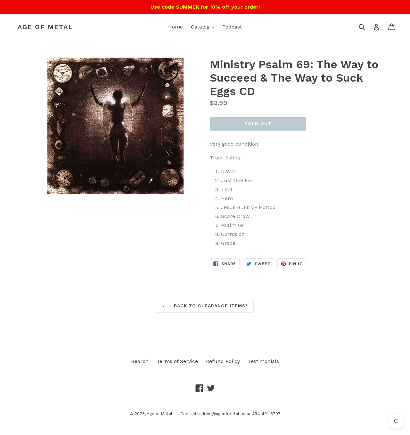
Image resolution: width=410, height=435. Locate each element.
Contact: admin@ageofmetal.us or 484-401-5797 (230, 413)
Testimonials (263, 361)
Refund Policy (223, 361)
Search (140, 361)
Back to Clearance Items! (210, 305)
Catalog (201, 27)
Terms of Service (177, 361)
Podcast (232, 27)
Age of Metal (45, 27)
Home (175, 27)
